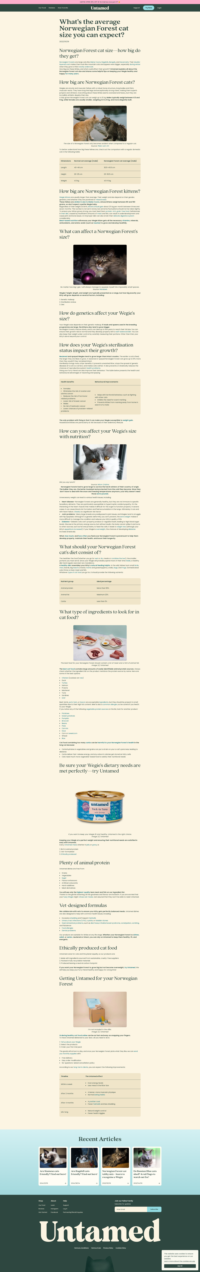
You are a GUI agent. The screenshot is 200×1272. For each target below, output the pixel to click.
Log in (65, 1209)
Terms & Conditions (81, 1248)
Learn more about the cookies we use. (179, 1261)
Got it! (180, 1266)
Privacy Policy (108, 1248)
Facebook (54, 1212)
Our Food (42, 8)
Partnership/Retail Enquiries (73, 1212)
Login (159, 8)
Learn (53, 1205)
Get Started (43, 1212)
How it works (63, 8)
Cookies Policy (121, 1248)
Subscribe (154, 1209)
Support (137, 8)
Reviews (52, 8)
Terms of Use (96, 1248)
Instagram (54, 1209)
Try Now (148, 8)
